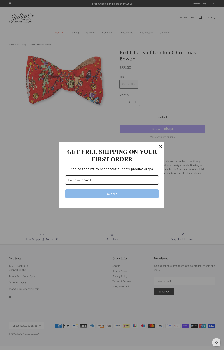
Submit (112, 194)
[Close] (160, 146)
